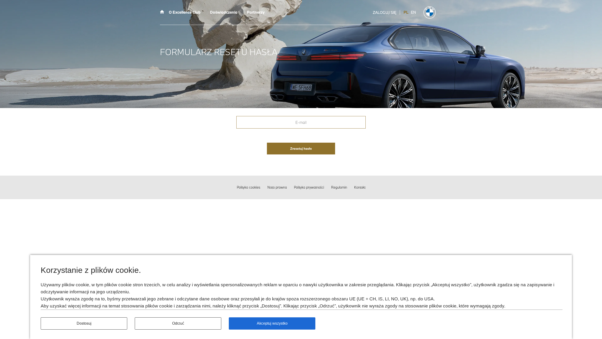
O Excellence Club (185, 12)
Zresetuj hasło (301, 148)
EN (413, 12)
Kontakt (359, 187)
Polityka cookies (248, 187)
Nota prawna (277, 187)
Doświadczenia (224, 12)
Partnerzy (256, 12)
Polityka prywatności (309, 187)
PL (406, 12)
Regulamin (339, 187)
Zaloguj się (384, 12)
